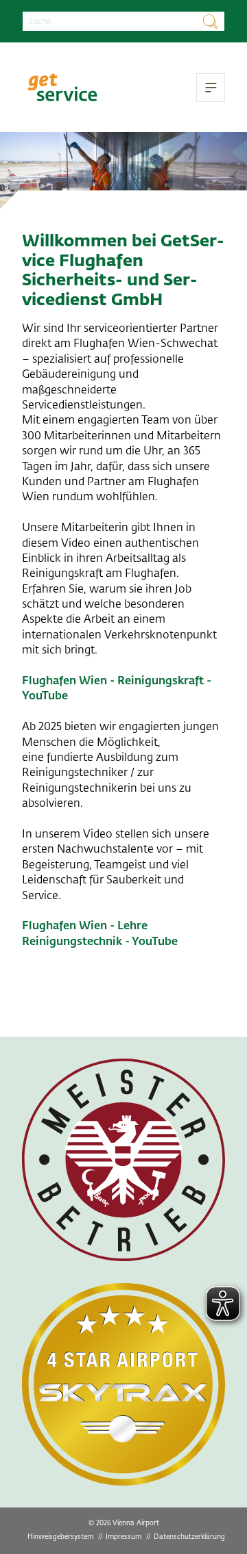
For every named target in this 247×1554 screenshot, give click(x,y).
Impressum (123, 1536)
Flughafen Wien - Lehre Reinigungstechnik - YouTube (100, 933)
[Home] (62, 87)
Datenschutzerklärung (189, 1536)
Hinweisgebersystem (60, 1536)
